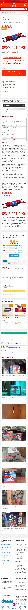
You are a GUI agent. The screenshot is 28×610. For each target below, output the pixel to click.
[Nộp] (25, 9)
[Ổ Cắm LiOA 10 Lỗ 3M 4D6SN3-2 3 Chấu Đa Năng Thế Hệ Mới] (7, 309)
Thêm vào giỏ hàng (14, 73)
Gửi (14, 290)
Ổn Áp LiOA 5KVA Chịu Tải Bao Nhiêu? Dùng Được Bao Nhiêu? (13, 528)
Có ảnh (14, 263)
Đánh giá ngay (14, 255)
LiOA (8, 91)
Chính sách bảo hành (5, 552)
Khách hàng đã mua (7, 333)
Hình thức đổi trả (4, 549)
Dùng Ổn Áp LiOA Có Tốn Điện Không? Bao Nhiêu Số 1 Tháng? (13, 506)
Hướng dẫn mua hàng (5, 544)
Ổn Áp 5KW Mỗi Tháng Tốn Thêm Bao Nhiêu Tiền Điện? (12, 397)
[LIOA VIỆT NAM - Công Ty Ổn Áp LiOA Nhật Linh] (14, 5)
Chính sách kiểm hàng (5, 555)
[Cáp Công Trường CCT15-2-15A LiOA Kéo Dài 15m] (20, 309)
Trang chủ (4, 12)
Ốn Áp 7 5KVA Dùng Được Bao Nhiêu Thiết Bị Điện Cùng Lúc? (13, 375)
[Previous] (2, 316)
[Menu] (1, 4)
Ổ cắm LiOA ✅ (11, 12)
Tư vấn (2, 563)
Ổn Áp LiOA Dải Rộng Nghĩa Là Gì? (8, 483)
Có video (9, 263)
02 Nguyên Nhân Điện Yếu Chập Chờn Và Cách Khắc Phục (12, 419)
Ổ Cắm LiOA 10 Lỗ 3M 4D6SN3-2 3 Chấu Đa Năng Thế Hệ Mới (7, 319)
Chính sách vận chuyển (6, 557)
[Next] (26, 316)
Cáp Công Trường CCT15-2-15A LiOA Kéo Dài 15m (20, 319)
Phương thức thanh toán (6, 547)
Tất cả (5, 261)
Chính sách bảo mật (5, 560)
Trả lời (3, 270)
